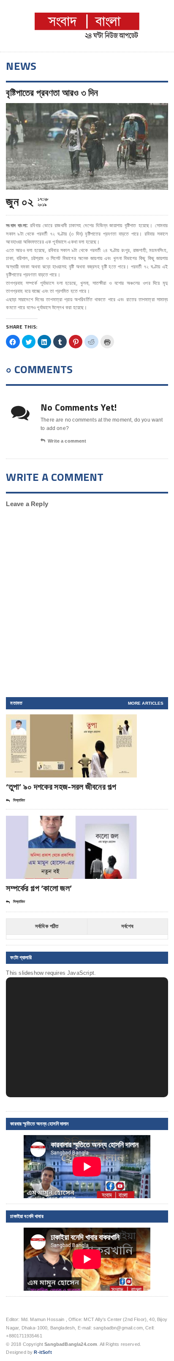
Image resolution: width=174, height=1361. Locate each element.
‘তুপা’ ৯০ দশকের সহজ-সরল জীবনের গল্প (61, 786)
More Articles (146, 703)
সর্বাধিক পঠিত (47, 926)
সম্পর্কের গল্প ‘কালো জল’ (39, 887)
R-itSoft (43, 1352)
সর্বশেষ (127, 926)
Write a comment (67, 440)
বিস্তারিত (19, 800)
